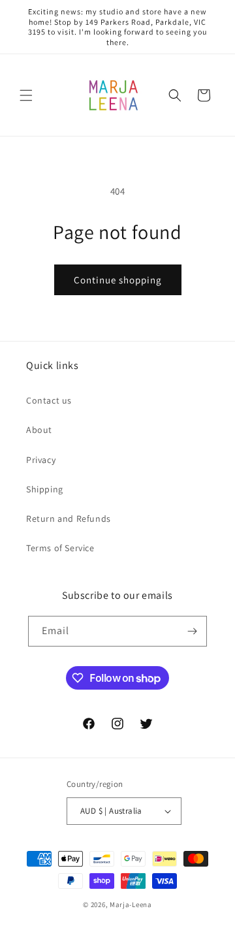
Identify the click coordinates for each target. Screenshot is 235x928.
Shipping (44, 489)
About (39, 430)
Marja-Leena (131, 904)
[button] (26, 95)
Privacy (40, 460)
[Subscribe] (192, 631)
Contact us (49, 400)
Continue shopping (118, 280)
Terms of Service (60, 548)
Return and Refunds (68, 518)
